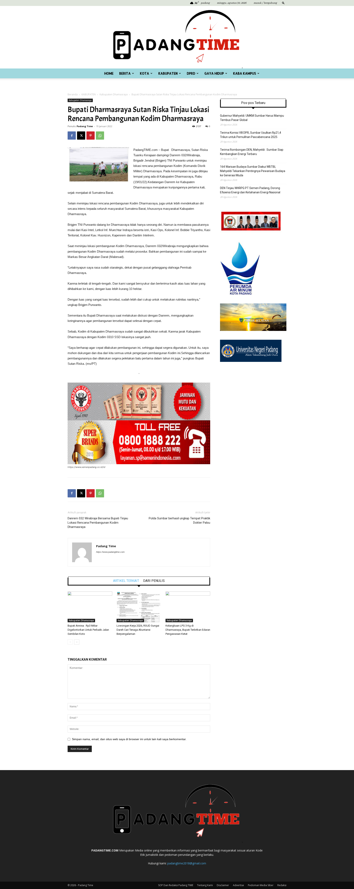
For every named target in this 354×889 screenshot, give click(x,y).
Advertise (238, 885)
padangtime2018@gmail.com (186, 863)
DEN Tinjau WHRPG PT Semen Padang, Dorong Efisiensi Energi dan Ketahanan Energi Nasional (250, 190)
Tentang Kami (205, 885)
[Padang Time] (177, 37)
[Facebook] (72, 135)
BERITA (125, 73)
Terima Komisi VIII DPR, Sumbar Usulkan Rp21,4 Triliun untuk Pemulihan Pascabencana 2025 (250, 135)
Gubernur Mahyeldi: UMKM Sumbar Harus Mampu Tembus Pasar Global (252, 118)
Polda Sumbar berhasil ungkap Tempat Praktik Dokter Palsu (179, 520)
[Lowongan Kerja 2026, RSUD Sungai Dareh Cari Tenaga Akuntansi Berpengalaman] (139, 607)
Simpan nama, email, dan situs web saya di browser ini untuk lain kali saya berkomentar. (129, 739)
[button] (283, 2)
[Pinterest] (90, 135)
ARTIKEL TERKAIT (126, 580)
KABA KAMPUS (244, 73)
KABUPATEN (168, 73)
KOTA (144, 73)
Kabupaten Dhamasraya (114, 94)
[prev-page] (70, 642)
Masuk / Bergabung (265, 3)
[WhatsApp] (100, 135)
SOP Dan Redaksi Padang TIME (175, 885)
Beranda (73, 94)
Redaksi (281, 885)
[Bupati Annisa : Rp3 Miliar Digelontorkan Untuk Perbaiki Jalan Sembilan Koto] (90, 607)
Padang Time (85, 126)
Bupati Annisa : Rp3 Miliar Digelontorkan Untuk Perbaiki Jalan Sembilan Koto (88, 629)
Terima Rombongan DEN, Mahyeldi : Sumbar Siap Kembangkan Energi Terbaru (251, 152)
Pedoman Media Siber (260, 885)
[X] (81, 135)
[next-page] (76, 642)
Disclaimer (223, 885)
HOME (108, 73)
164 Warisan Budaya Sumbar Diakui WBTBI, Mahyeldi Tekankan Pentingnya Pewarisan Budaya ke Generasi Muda (252, 171)
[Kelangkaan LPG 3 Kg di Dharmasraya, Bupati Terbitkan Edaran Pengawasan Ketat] (188, 607)
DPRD (191, 73)
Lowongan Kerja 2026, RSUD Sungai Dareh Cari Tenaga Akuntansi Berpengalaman (138, 629)
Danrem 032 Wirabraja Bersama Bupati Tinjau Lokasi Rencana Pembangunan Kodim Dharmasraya (98, 522)
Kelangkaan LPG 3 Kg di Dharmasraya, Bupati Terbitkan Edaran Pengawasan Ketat (188, 629)
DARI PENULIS (154, 580)
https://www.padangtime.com (110, 552)
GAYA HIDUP (214, 73)
